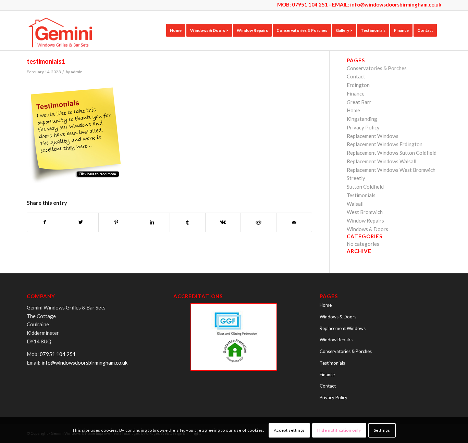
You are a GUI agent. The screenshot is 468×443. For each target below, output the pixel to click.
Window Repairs (365, 220)
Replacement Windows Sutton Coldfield (391, 153)
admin (77, 71)
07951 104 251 (58, 354)
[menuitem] (176, 30)
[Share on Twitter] (80, 222)
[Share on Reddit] (258, 222)
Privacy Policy (363, 127)
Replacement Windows (372, 136)
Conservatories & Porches (377, 68)
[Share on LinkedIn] (152, 222)
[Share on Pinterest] (116, 222)
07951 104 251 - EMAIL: (321, 4)
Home (353, 110)
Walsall (355, 204)
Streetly (356, 178)
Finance (356, 93)
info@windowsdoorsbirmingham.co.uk (395, 4)
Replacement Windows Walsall (381, 161)
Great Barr (359, 102)
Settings (382, 429)
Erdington (358, 85)
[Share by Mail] (294, 222)
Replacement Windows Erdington (384, 144)
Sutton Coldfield (365, 186)
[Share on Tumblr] (187, 222)
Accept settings (289, 429)
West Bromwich (365, 212)
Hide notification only (339, 429)
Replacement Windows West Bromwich (391, 170)
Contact (356, 76)
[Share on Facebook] (45, 222)
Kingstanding (362, 119)
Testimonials (361, 195)
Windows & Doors (367, 229)
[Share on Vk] (223, 222)
